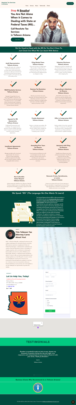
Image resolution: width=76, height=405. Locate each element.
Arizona (63, 91)
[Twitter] (11, 288)
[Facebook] (9, 288)
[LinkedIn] (7, 288)
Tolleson (60, 120)
